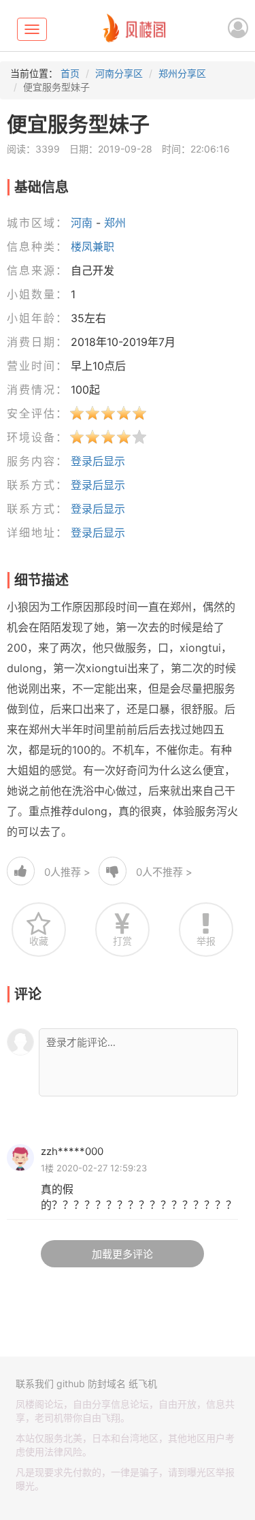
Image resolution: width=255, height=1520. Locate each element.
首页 (70, 73)
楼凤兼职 (92, 246)
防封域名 (107, 1383)
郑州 (115, 222)
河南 (81, 222)
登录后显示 (98, 461)
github (70, 1383)
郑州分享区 (182, 73)
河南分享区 (119, 73)
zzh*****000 (72, 1151)
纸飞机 (143, 1383)
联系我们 (35, 1383)
